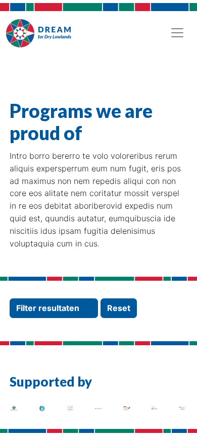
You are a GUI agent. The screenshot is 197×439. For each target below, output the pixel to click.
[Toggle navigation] (177, 32)
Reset (118, 308)
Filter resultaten (48, 308)
